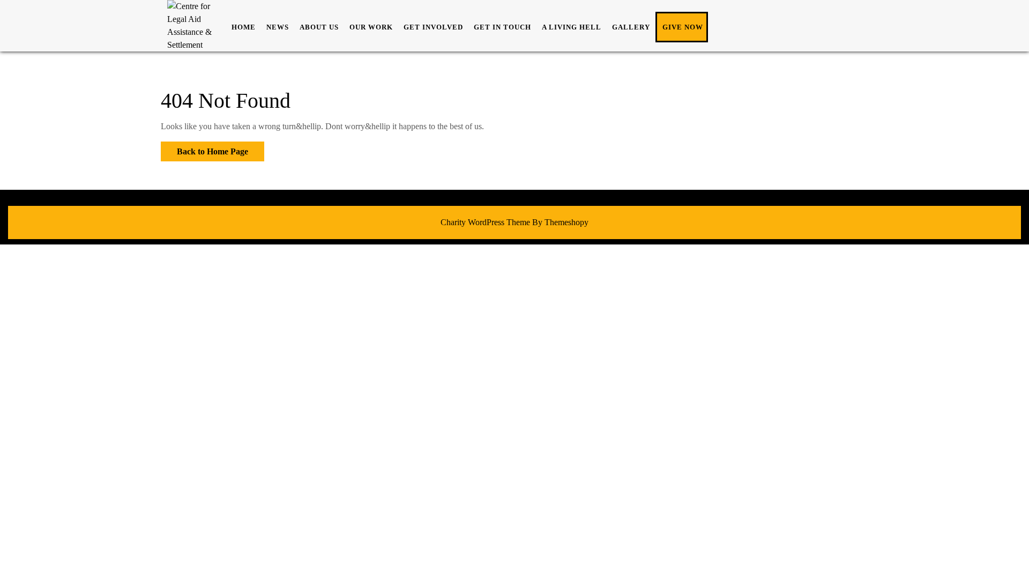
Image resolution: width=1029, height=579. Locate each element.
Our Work (371, 27)
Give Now (682, 27)
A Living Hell (571, 27)
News (277, 27)
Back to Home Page (204, 149)
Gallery (631, 27)
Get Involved (433, 27)
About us (319, 27)
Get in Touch (502, 27)
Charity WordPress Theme (485, 222)
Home (244, 27)
